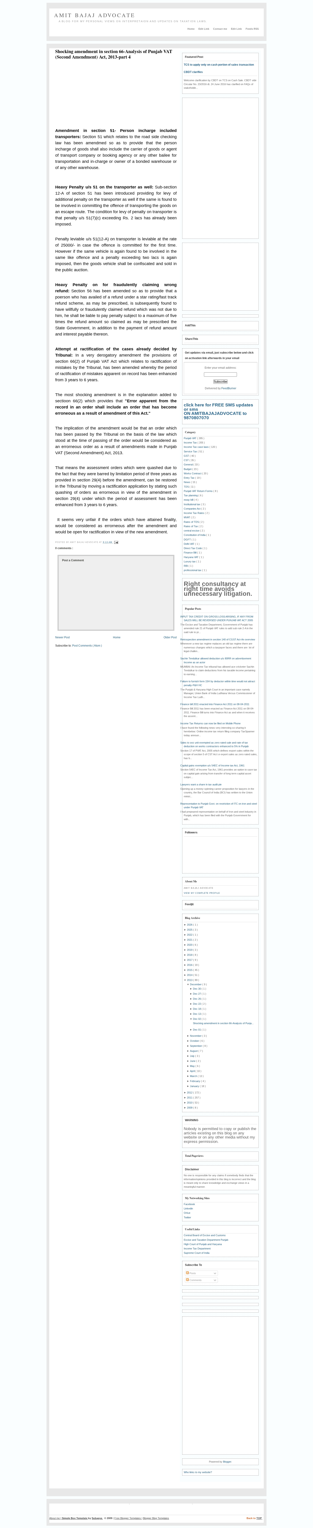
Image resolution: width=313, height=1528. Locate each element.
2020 (190, 944)
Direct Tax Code (193, 548)
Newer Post (62, 637)
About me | (55, 1518)
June (193, 1061)
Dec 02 (197, 1019)
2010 (190, 1102)
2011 (190, 1097)
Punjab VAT (190, 438)
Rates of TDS (192, 522)
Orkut (187, 1212)
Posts (192, 1273)
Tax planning (191, 495)
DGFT (188, 539)
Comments (195, 1280)
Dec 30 (197, 988)
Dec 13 (197, 1013)
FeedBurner (228, 388)
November (196, 1035)
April (192, 1071)
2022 (190, 934)
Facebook (189, 1204)
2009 (190, 1107)
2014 (190, 975)
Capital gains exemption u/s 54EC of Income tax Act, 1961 (212, 765)
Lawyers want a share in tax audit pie (201, 784)
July (192, 1056)
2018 (190, 954)
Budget (188, 469)
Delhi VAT (189, 543)
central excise (192, 530)
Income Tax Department (197, 1248)
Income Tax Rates (194, 513)
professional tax (193, 570)
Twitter (187, 1217)
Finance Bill (190, 552)
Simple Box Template (75, 1518)
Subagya (97, 1518)
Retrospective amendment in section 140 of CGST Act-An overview (217, 639)
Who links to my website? (198, 1472)
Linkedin (188, 1208)
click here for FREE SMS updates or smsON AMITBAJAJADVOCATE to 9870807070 (218, 411)
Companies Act (192, 508)
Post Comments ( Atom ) (87, 645)
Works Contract (193, 473)
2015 (190, 970)
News (187, 482)
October (195, 1040)
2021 (190, 939)
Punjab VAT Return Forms (198, 491)
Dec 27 (197, 993)
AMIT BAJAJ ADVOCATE (94, 15)
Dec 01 (197, 1029)
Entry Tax (189, 477)
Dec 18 (197, 1008)
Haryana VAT (191, 557)
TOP (259, 1518)
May (192, 1066)
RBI (186, 565)
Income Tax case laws (196, 447)
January (195, 1086)
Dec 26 (197, 998)
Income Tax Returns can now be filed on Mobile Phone (210, 723)
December (196, 984)
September (196, 1046)
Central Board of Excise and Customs (205, 1235)
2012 (190, 1092)
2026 (190, 924)
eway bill (189, 499)
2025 (190, 929)
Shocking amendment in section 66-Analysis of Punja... (223, 1023)
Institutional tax (192, 504)
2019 (190, 949)
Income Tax (191, 442)
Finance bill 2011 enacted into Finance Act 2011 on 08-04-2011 (214, 704)
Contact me (220, 28)
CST (186, 460)
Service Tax (191, 451)
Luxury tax (190, 561)
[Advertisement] (93, 94)
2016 (190, 965)
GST (187, 455)
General (188, 464)
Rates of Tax (191, 526)
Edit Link (204, 28)
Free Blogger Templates (128, 1518)
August (194, 1051)
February (195, 1081)
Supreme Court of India (196, 1252)
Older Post (170, 637)
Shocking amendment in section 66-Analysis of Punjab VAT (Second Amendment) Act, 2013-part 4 (113, 54)
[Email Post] (115, 542)
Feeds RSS (252, 28)
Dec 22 (197, 1003)
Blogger (227, 1461)
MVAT (187, 517)
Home (191, 28)
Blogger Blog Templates (156, 1518)
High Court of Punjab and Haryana (203, 1244)
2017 (190, 960)
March (194, 1076)
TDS (186, 486)
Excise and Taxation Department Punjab (206, 1239)
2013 (190, 980)
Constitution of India (195, 535)
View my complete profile (202, 893)
